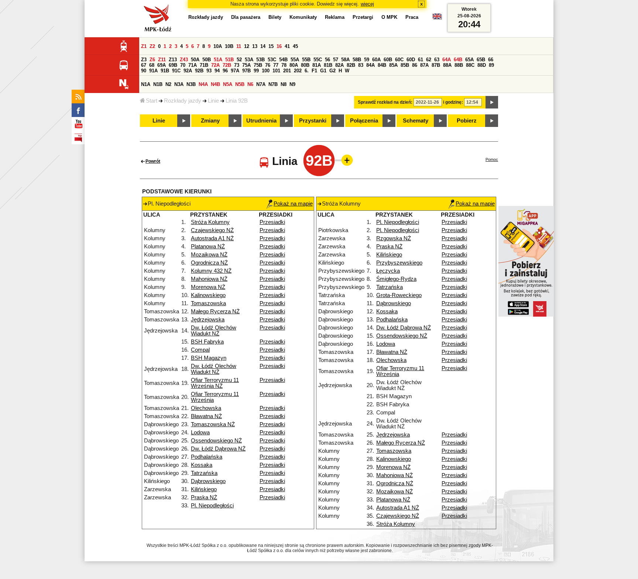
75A (246, 65)
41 (287, 46)
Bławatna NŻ (206, 416)
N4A (203, 84)
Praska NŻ (204, 497)
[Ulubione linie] (345, 160)
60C (399, 59)
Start (151, 101)
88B (459, 65)
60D (411, 59)
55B (306, 59)
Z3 (144, 59)
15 (271, 46)
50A (195, 59)
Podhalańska (206, 457)
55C (317, 59)
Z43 (184, 59)
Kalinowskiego (208, 295)
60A (376, 59)
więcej (367, 4)
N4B (215, 84)
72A (215, 65)
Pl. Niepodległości (212, 506)
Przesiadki (272, 222)
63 (436, 59)
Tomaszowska (208, 303)
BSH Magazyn (208, 358)
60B (388, 59)
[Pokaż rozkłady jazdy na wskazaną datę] (492, 102)
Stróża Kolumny (210, 222)
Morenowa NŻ (208, 287)
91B (165, 70)
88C (470, 65)
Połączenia (364, 121)
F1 (314, 70)
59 (366, 59)
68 (151, 65)
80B (305, 65)
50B (206, 59)
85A (393, 65)
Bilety (274, 17)
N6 (250, 84)
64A (446, 59)
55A (295, 59)
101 (276, 70)
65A (469, 59)
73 (236, 65)
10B (229, 46)
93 (209, 70)
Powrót (152, 161)
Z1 (144, 46)
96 (225, 70)
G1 (323, 70)
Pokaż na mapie (293, 204)
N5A (227, 84)
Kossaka (201, 465)
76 (267, 65)
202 (298, 70)
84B (382, 65)
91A (153, 70)
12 (246, 46)
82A (339, 65)
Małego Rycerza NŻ (215, 311)
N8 (284, 84)
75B (258, 65)
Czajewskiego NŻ (212, 230)
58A (345, 59)
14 (262, 46)
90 (143, 70)
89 (491, 65)
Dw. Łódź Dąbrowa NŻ (218, 449)
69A (161, 65)
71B (204, 65)
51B (229, 59)
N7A (260, 84)
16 (279, 46)
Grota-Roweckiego (399, 295)
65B (481, 59)
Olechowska (206, 408)
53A (249, 59)
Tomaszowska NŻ (213, 424)
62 (428, 59)
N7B (273, 84)
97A (235, 70)
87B (436, 65)
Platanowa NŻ (208, 246)
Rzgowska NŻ (393, 238)
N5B (239, 84)
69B (173, 65)
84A (370, 65)
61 (420, 59)
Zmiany (210, 121)
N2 (168, 84)
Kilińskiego (204, 489)
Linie (213, 101)
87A (424, 65)
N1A (145, 84)
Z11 (162, 59)
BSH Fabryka (207, 342)
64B (458, 59)
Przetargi (363, 17)
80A (293, 65)
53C (272, 59)
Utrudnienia (261, 121)
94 (217, 70)
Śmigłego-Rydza (396, 279)
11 (238, 46)
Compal (200, 350)
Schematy (415, 121)
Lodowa (200, 432)
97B (246, 70)
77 (275, 65)
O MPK (389, 17)
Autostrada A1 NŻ (212, 238)
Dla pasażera (245, 17)
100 (266, 70)
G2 (332, 70)
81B (328, 65)
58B (357, 59)
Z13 (173, 59)
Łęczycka (388, 271)
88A (447, 65)
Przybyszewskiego (399, 263)
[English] (437, 18)
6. (307, 70)
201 (287, 70)
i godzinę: (453, 102)
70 (182, 65)
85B (405, 65)
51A (218, 59)
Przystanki (312, 121)
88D (481, 65)
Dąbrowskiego (208, 481)
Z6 (152, 59)
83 (360, 65)
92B (199, 70)
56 (327, 59)
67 (143, 65)
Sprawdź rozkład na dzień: (385, 102)
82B (351, 65)
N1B (157, 84)
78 (284, 65)
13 (254, 46)
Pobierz (467, 121)
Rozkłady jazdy (182, 101)
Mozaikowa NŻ (209, 255)
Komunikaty (303, 17)
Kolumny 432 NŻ (211, 271)
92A (187, 70)
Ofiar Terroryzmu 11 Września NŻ (215, 383)
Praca (411, 17)
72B (227, 65)
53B (260, 59)
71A (192, 65)
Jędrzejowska (207, 320)
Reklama (334, 17)
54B (283, 59)
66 (490, 59)
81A (316, 65)
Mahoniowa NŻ (209, 279)
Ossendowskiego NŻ (216, 441)
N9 (292, 84)
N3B (191, 84)
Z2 (152, 46)
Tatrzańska (204, 473)
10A (217, 46)
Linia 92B (237, 101)
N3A (178, 84)
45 (295, 46)
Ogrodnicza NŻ (209, 263)
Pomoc (492, 159)
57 (335, 59)
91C (176, 70)
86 (414, 65)
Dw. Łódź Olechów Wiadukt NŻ (213, 331)
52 (239, 59)
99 (256, 70)
